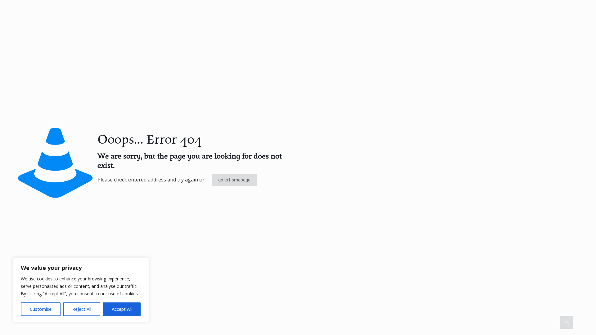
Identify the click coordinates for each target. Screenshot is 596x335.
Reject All (81, 309)
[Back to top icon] (566, 322)
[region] (80, 290)
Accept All (122, 309)
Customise (41, 309)
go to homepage (234, 179)
